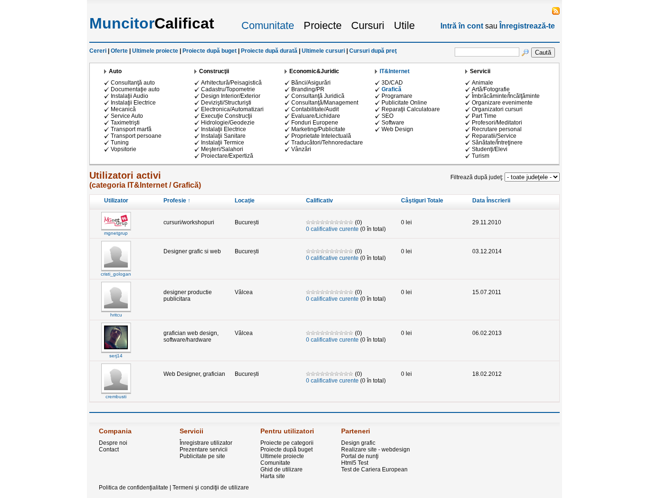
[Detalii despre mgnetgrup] (116, 228)
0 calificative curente (332, 229)
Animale (482, 82)
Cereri (97, 51)
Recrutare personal (497, 129)
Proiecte (323, 25)
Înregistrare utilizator (206, 443)
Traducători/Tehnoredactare (327, 142)
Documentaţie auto (135, 89)
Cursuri (367, 25)
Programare (397, 96)
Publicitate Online (404, 102)
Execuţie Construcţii (226, 116)
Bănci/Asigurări (311, 82)
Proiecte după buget (209, 51)
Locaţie (245, 200)
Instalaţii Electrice (133, 102)
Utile (404, 25)
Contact (109, 449)
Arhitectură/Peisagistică (231, 82)
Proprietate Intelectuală (321, 136)
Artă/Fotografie (491, 89)
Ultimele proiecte (155, 51)
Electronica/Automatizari (232, 109)
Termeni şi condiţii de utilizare (210, 487)
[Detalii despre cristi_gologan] (116, 269)
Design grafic (358, 443)
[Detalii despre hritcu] (116, 310)
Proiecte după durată (269, 51)
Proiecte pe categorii (287, 443)
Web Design (397, 129)
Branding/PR (307, 89)
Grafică (391, 89)
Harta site (272, 476)
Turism (480, 156)
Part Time (484, 116)
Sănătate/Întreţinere (497, 142)
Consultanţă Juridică (317, 96)
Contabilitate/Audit (315, 109)
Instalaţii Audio (129, 96)
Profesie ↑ (177, 200)
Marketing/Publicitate (318, 129)
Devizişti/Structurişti (226, 102)
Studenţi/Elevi (489, 149)
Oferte (119, 51)
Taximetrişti (125, 122)
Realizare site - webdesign (375, 449)
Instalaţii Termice (222, 142)
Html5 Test (354, 463)
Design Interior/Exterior (230, 96)
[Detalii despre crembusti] (116, 392)
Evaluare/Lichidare (315, 116)
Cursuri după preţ (373, 51)
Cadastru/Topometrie (228, 89)
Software (393, 122)
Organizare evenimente (502, 102)
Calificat (151, 23)
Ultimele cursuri (323, 51)
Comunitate (267, 25)
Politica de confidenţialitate (133, 487)
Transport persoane (136, 136)
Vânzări (301, 149)
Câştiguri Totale (422, 200)
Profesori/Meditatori (497, 122)
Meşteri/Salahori (222, 149)
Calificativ (319, 200)
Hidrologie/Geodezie (228, 122)
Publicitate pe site (202, 456)
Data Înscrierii (491, 200)
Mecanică (123, 109)
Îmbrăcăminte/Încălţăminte (506, 96)
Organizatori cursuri (497, 109)
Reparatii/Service (494, 136)
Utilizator (116, 200)
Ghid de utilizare (281, 469)
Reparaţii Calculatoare (411, 109)
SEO (387, 116)
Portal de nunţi (360, 456)
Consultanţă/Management (324, 102)
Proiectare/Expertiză (227, 156)
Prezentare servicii (204, 449)
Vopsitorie (123, 149)
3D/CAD (392, 82)
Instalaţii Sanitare (223, 136)
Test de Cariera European (374, 469)
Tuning (120, 142)
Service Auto (127, 116)
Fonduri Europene (314, 122)
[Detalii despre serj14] (116, 351)
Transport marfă (131, 129)
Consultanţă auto (133, 82)
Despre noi (113, 443)
